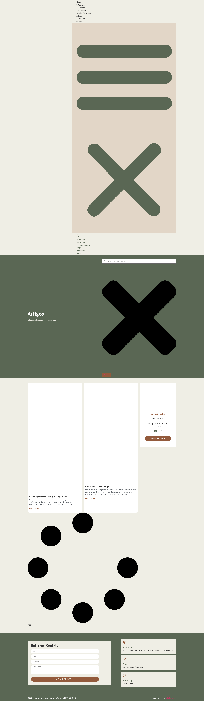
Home (78, 2)
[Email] (155, 431)
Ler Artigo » (34, 509)
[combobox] (139, 261)
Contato (79, 22)
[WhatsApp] (161, 431)
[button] (124, 128)
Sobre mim (80, 5)
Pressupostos (81, 10)
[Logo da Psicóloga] (31, 127)
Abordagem (80, 8)
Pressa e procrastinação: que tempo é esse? (48, 497)
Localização (80, 19)
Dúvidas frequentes (83, 13)
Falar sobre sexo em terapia (97, 487)
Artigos (79, 16)
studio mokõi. (171, 698)
